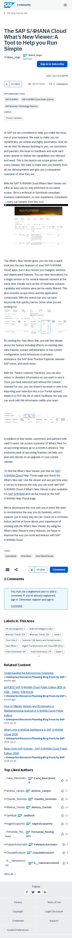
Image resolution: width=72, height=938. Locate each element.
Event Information (14, 652)
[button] (6, 84)
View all (8, 874)
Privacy (18, 902)
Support (54, 920)
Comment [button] (59, 569)
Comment (16, 606)
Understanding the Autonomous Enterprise (29, 673)
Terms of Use (54, 902)
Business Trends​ (37, 634)
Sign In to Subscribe (52, 64)
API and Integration (14, 629)
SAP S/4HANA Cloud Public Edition (38, 99)
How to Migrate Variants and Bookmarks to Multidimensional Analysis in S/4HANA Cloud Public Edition (33, 711)
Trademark (18, 920)
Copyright (18, 911)
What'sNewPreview (44, 556)
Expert (59, 652)
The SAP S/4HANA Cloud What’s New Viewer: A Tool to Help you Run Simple (35, 40)
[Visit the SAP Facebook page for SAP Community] (27, 892)
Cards (56, 634)
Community (24, 5)
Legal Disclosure (54, 911)
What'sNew (26, 556)
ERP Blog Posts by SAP (17, 13)
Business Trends (13, 634)
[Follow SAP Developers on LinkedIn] (45, 892)
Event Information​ (39, 652)
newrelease (11, 556)
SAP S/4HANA (12, 99)
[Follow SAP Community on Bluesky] (33, 892)
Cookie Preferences (18, 930)
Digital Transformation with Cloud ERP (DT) (42, 646)
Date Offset (11, 646)
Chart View (10, 640)
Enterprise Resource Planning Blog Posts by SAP (35, 677)
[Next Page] (38, 656)
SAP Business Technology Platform (22, 106)
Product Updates (14, 118)
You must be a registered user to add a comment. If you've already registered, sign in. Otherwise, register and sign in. (33, 595)
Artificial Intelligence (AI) (40, 629)
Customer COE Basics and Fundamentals (41, 640)
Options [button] (38, 70)
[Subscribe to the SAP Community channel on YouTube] (39, 892)
